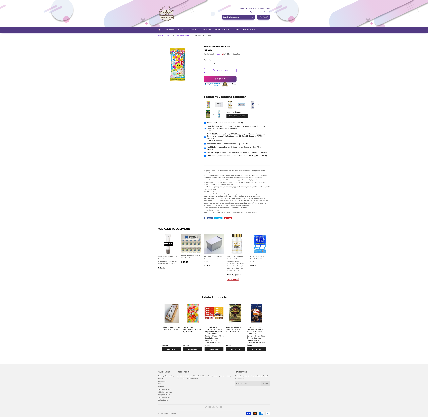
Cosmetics (193, 30)
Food (235, 30)
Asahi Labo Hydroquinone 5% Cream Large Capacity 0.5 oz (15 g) (234, 147)
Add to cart (171, 349)
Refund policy (163, 400)
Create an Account (263, 12)
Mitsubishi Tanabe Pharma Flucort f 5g (223, 144)
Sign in (252, 12)
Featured (168, 30)
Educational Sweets (183, 35)
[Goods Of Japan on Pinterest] (213, 407)
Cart (265, 17)
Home (160, 35)
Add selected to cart (237, 116)
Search (160, 378)
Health (206, 30)
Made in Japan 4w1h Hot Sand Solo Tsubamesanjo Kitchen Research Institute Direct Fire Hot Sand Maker (236, 127)
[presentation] (159, 321)
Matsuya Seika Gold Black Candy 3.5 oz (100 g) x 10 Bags (234, 329)
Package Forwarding (166, 376)
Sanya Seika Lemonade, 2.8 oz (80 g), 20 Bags (192, 329)
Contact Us (248, 30)
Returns (161, 387)
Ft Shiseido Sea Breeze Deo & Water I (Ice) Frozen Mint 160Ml (232, 156)
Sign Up (265, 383)
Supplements (221, 30)
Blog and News (164, 395)
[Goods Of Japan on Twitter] (206, 407)
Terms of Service (164, 389)
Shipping (218, 54)
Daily (180, 30)
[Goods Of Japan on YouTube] (221, 407)
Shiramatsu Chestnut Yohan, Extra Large (171, 328)
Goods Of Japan (170, 413)
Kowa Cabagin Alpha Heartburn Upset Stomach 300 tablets (232, 153)
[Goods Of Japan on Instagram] (217, 407)
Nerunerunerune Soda (221, 123)
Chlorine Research (165, 392)
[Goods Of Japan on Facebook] (209, 407)
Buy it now (220, 79)
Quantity (207, 60)
